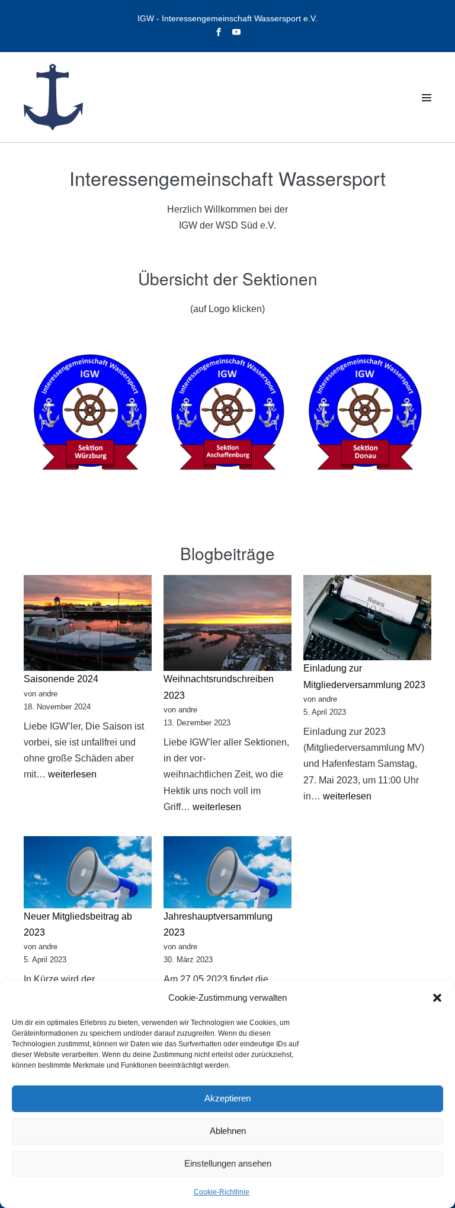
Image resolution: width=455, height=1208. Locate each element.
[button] (437, 998)
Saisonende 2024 (61, 679)
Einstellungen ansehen (227, 1163)
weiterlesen (72, 774)
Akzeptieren (227, 1098)
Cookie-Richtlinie (221, 1192)
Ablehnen (228, 1131)
